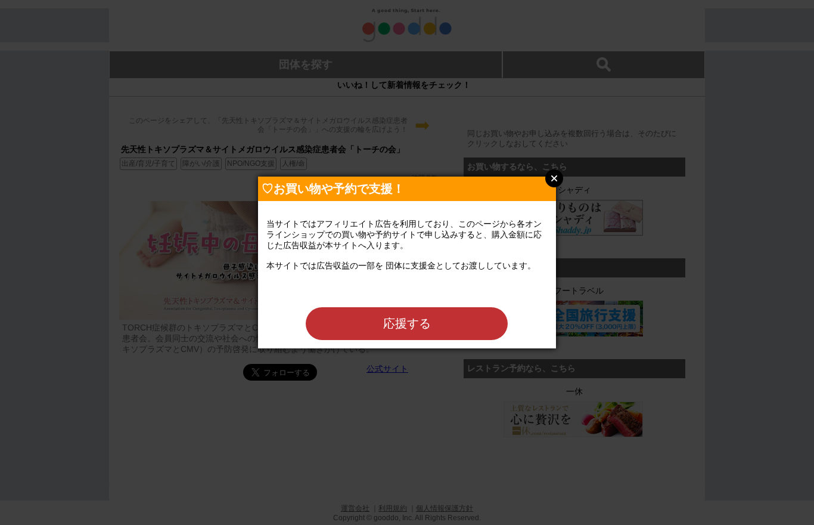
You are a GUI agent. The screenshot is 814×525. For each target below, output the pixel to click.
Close (554, 178)
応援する (407, 323)
